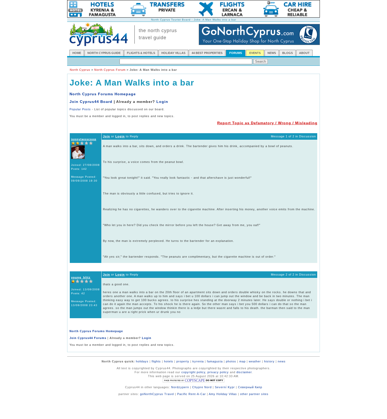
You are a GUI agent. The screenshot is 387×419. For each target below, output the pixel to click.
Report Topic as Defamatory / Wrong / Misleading (267, 123)
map (242, 361)
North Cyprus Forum (110, 69)
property (182, 361)
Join (106, 136)
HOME (76, 52)
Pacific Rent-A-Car (191, 394)
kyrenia (198, 361)
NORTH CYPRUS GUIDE (104, 52)
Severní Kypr (225, 387)
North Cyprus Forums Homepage (103, 94)
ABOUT (304, 52)
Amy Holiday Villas (223, 394)
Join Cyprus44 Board (91, 101)
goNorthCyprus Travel (157, 394)
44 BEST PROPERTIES (207, 52)
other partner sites (254, 394)
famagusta (215, 361)
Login (162, 101)
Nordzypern (180, 387)
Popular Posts (80, 109)
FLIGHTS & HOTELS (141, 52)
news (282, 361)
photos (231, 361)
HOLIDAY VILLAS (173, 52)
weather (255, 361)
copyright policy (193, 372)
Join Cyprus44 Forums (88, 338)
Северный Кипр (250, 387)
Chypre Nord (202, 387)
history (269, 361)
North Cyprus (80, 69)
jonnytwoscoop (83, 139)
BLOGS (287, 52)
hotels (168, 361)
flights (156, 361)
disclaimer (244, 372)
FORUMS (235, 52)
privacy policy (218, 372)
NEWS (271, 52)
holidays (142, 361)
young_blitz (81, 277)
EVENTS (255, 52)
